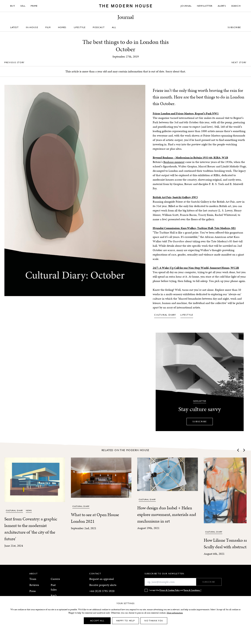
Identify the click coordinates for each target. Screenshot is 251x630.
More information (175, 612)
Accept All (97, 620)
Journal (186, 5)
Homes (62, 27)
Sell (23, 5)
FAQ (53, 595)
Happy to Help (125, 620)
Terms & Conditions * (192, 590)
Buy (12, 5)
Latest (14, 27)
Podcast (98, 27)
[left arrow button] (238, 450)
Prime (34, 5)
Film (48, 27)
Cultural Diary (165, 314)
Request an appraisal (101, 579)
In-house (32, 27)
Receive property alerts (102, 585)
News (29, 510)
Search (236, 5)
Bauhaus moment (173, 162)
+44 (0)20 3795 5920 (101, 591)
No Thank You (153, 620)
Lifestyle (80, 27)
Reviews (34, 585)
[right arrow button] (244, 450)
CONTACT (95, 573)
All (114, 27)
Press (32, 591)
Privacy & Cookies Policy (169, 590)
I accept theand (175, 590)
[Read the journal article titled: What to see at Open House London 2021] (101, 478)
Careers (55, 579)
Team (32, 579)
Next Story (239, 62)
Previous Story (14, 62)
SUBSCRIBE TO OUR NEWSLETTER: (165, 573)
